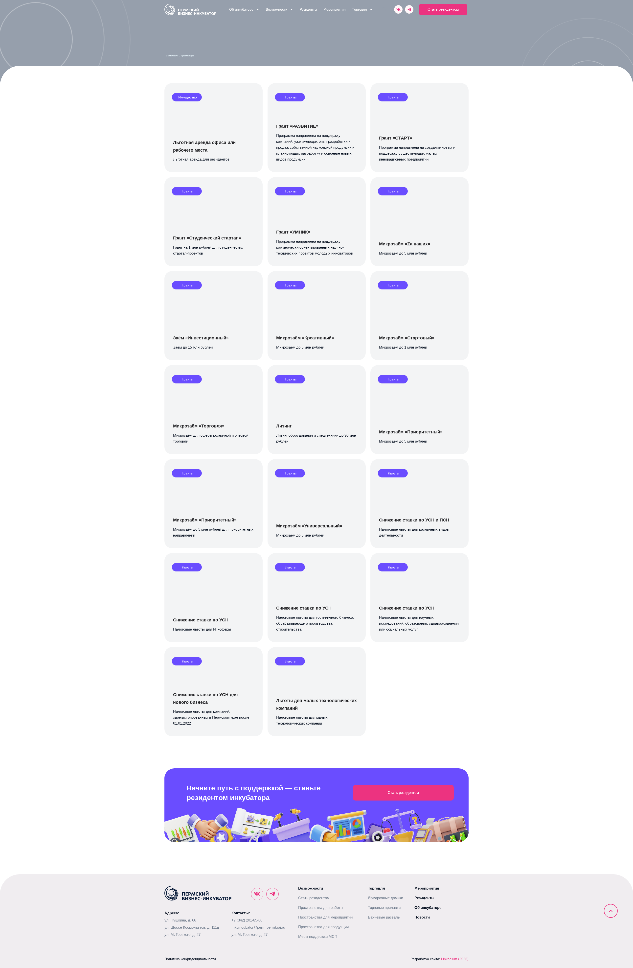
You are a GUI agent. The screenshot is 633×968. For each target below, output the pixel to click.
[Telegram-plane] (409, 9)
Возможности (276, 9)
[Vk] (398, 9)
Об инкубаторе (241, 9)
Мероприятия (334, 9)
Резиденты (308, 9)
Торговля (359, 9)
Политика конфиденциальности (190, 959)
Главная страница (179, 55)
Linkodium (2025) (455, 959)
